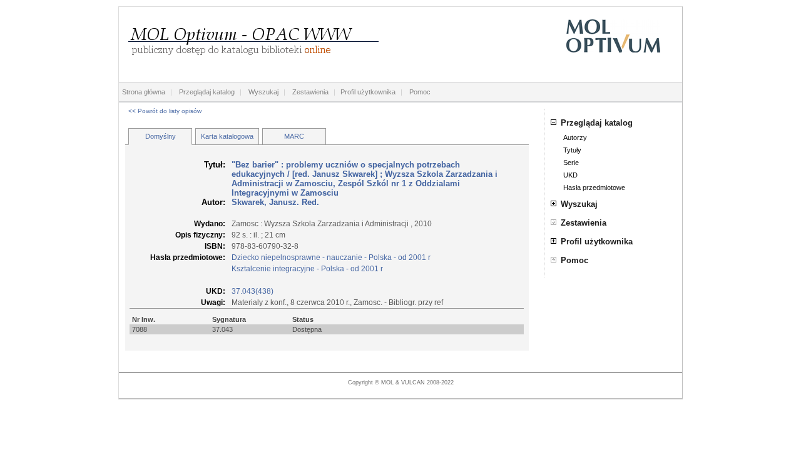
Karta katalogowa (227, 136)
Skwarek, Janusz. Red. (275, 202)
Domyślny (160, 136)
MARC (294, 136)
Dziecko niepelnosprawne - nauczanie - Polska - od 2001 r (331, 257)
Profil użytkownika (367, 92)
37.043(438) (252, 291)
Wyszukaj (263, 92)
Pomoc (420, 92)
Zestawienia (310, 92)
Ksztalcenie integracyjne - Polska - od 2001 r (307, 268)
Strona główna (143, 92)
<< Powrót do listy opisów (165, 111)
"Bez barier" (255, 164)
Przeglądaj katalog (207, 92)
